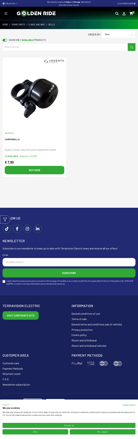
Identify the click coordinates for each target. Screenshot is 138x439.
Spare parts (18, 24)
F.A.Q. (6, 379)
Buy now (34, 170)
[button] (8, 404)
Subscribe (69, 272)
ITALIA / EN (10, 3)
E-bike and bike (37, 24)
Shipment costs (12, 373)
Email (5, 254)
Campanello (12, 139)
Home (5, 24)
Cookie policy (79, 334)
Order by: (94, 34)
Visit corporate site (20, 315)
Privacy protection (82, 329)
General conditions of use (86, 313)
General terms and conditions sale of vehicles (97, 324)
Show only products (27, 39)
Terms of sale (79, 319)
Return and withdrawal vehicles (89, 345)
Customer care (125, 3)
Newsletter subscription (16, 384)
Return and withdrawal (84, 340)
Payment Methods (13, 368)
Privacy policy (129, 404)
